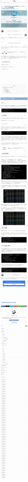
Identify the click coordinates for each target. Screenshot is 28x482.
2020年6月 (4, 448)
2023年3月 (4, 391)
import (5, 88)
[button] (3, 306)
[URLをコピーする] (25, 306)
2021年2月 (4, 434)
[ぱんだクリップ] (14, 1)
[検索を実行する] (26, 326)
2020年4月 (4, 451)
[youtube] (15, 322)
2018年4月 (4, 477)
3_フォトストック (4, 367)
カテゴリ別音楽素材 (4, 337)
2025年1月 (4, 379)
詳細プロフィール (14, 320)
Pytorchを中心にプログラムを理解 (7, 87)
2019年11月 (4, 460)
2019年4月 (4, 467)
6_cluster (3, 372)
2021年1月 (4, 436)
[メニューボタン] (1, 1)
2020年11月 (4, 439)
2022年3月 (4, 412)
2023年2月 (4, 393)
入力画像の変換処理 (7, 90)
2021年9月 (4, 422)
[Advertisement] (14, 77)
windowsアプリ (4, 359)
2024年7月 (4, 381)
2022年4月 (4, 410)
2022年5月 (4, 408)
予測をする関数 (6, 91)
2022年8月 (4, 403)
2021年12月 (4, 417)
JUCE (3, 348)
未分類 (3, 374)
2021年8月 (4, 424)
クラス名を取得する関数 (7, 92)
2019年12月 (4, 458)
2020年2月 (4, 455)
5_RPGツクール (4, 370)
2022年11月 (4, 398)
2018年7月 (4, 472)
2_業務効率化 (4, 365)
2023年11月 (4, 386)
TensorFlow (4, 356)
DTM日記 (3, 334)
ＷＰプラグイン (4, 362)
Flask (12, 302)
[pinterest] (12, 322)
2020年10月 (4, 441)
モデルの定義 (6, 89)
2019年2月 (4, 470)
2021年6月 (4, 427)
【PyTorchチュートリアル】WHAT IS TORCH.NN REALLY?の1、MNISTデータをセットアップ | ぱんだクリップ (16, 148)
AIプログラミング (8, 302)
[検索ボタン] (27, 1)
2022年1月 (4, 415)
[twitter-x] (11, 322)
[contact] (16, 322)
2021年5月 (4, 429)
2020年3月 (4, 453)
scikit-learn (4, 354)
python (11, 302)
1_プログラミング (4, 302)
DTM (3, 332)
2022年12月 (4, 396)
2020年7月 (4, 446)
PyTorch (15, 302)
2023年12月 (4, 384)
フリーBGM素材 (4, 340)
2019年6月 (4, 465)
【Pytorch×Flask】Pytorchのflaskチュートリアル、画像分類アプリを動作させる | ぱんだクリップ (17, 52)
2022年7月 (4, 405)
